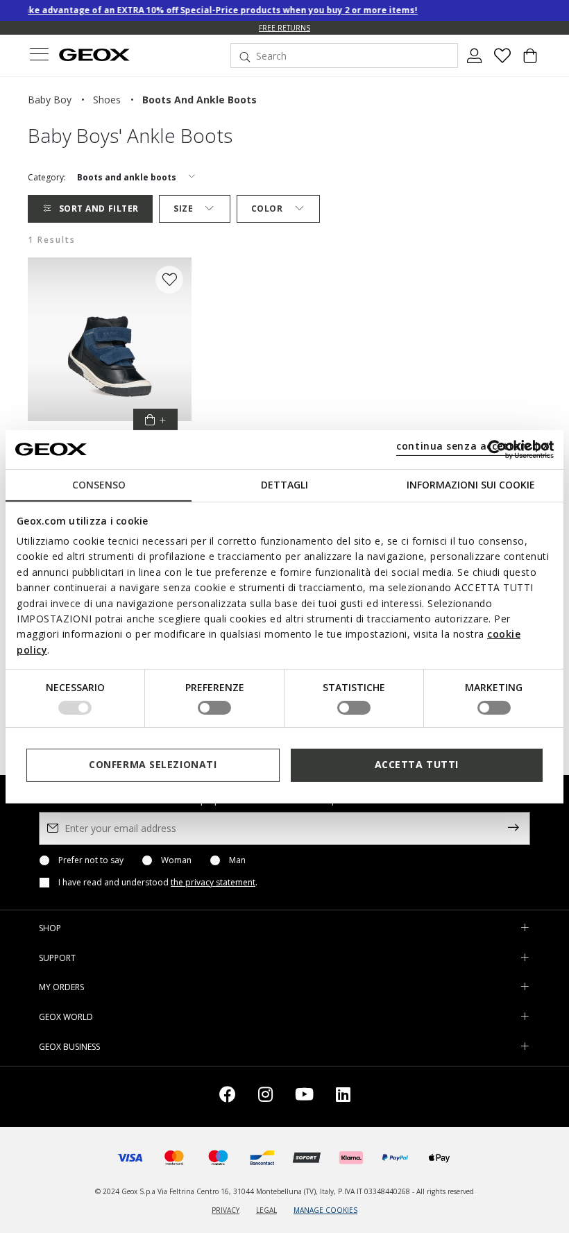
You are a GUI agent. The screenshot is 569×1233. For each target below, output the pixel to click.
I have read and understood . (157, 882)
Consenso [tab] (99, 484)
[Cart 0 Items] (530, 61)
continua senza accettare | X (473, 445)
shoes (107, 99)
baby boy (49, 99)
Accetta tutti (417, 764)
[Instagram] (265, 1096)
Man (237, 860)
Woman (176, 860)
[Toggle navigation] (39, 56)
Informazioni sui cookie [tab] (471, 484)
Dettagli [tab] (284, 484)
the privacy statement (213, 882)
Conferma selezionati (152, 764)
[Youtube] (304, 1096)
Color (267, 208)
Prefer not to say (91, 860)
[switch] (214, 708)
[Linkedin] (343, 1096)
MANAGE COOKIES (325, 1210)
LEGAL (266, 1210)
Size (183, 208)
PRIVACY (225, 1210)
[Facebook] (227, 1096)
